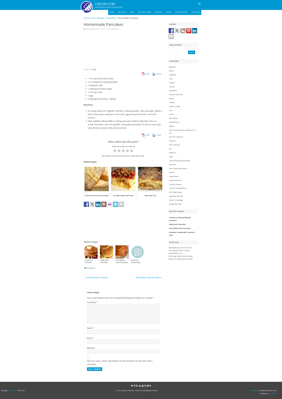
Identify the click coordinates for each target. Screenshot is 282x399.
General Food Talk (175, 94)
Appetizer (172, 67)
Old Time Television (176, 137)
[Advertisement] (123, 49)
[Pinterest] (148, 385)
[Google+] (137, 385)
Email (90, 338)
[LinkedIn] (140, 385)
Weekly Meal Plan (175, 204)
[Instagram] (145, 385)
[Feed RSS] (150, 385)
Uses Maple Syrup (175, 192)
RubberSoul (255, 390)
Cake (171, 79)
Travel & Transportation (177, 188)
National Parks (144, 12)
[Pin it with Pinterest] (188, 30)
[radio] (115, 151)
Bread (171, 71)
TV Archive (195, 12)
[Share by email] (171, 36)
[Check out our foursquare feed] (115, 204)
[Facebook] (134, 385)
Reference (172, 153)
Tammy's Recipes (175, 184)
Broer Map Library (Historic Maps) (181, 256)
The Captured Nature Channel (179, 250)
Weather (158, 12)
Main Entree (173, 118)
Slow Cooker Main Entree (178, 168)
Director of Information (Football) (181, 259)
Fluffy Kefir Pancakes (177, 224)
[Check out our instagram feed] (104, 204)
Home (112, 12)
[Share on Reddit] (183, 30)
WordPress (272, 393)
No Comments (113, 29)
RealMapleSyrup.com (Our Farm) (180, 248)
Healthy (171, 102)
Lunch (171, 114)
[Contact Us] (121, 204)
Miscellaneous (174, 122)
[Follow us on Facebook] (86, 204)
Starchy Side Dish (175, 180)
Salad (171, 157)
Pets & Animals (174, 145)
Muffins (171, 126)
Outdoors (172, 141)
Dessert (172, 87)
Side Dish (172, 164)
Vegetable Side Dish (176, 196)
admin (87, 29)
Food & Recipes (181, 12)
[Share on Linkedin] (194, 30)
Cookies (172, 83)
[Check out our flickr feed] (109, 204)
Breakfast (91, 268)
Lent (170, 110)
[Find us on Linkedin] (98, 204)
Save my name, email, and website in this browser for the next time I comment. (119, 363)
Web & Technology (176, 200)
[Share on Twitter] (177, 30)
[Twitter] (132, 385)
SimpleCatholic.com (176, 253)
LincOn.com (105, 4)
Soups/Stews (173, 176)
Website (91, 348)
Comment (92, 302)
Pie (170, 149)
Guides (168, 12)
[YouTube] (143, 385)
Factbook (122, 12)
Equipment (173, 90)
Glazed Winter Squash (97, 277)
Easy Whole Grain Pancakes (180, 228)
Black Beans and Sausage (148, 277)
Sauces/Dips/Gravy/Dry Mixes (179, 161)
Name (90, 328)
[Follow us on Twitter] (92, 204)
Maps (132, 12)
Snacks (171, 172)
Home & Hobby (174, 106)
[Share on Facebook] (171, 30)
